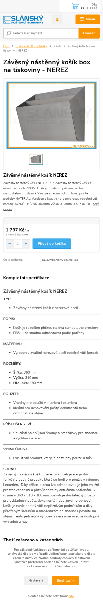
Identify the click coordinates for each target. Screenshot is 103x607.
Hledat (89, 33)
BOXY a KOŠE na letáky (31, 46)
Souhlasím (65, 580)
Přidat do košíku (52, 243)
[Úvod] (23, 19)
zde (71, 596)
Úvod (6, 46)
